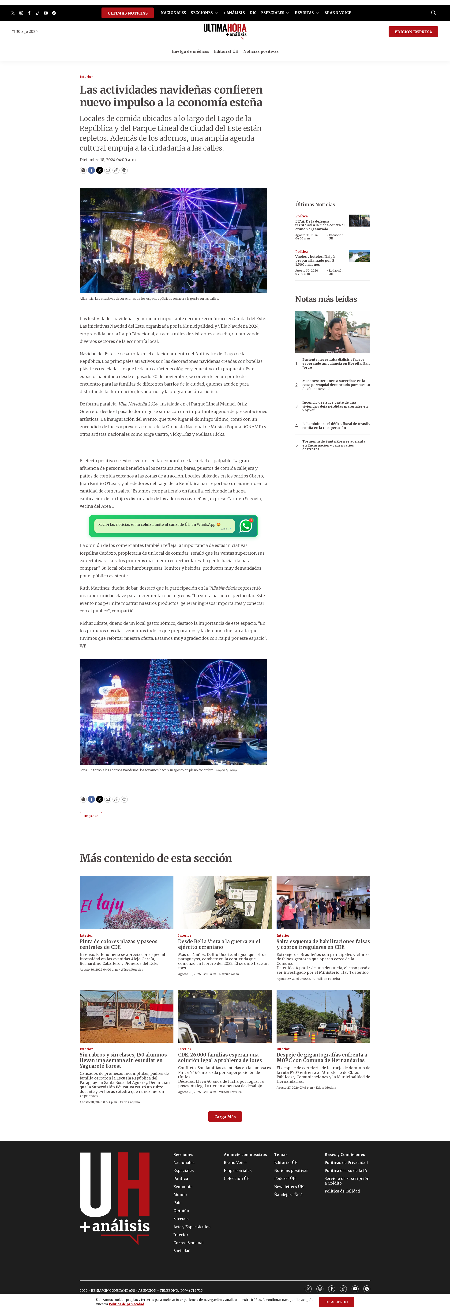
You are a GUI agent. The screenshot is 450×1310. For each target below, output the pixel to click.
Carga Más (225, 1116)
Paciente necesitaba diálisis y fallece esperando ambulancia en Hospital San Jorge (336, 363)
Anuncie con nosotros (245, 1154)
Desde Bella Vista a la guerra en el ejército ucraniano (219, 944)
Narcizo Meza (229, 974)
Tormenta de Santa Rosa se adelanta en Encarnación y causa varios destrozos (333, 445)
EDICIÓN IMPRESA (413, 32)
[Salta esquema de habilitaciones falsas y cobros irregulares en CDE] (323, 902)
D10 (253, 13)
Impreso (90, 816)
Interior (86, 77)
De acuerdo (336, 1302)
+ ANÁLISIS (234, 13)
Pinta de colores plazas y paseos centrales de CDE (119, 944)
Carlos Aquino (130, 1102)
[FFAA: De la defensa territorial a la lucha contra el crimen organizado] (359, 221)
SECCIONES (202, 13)
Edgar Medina (326, 1087)
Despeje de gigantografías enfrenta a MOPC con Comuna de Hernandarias (322, 1057)
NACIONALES (173, 13)
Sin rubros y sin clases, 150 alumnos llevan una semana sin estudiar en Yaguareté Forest (123, 1060)
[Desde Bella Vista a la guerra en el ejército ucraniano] (225, 902)
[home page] (225, 31)
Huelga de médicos (190, 51)
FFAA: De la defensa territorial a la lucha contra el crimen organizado (320, 225)
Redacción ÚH (336, 236)
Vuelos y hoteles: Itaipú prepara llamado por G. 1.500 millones (315, 260)
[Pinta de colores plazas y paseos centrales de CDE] (126, 902)
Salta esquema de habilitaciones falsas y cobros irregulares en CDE (323, 944)
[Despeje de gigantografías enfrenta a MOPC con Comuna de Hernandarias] (323, 1016)
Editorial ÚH (226, 51)
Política (301, 216)
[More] (216, 12)
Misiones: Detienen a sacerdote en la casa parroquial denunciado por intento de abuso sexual (336, 385)
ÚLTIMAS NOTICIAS (128, 13)
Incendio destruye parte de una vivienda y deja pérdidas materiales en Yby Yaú (335, 406)
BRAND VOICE (337, 13)
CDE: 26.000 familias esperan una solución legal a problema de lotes (220, 1057)
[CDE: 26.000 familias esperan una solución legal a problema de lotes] (225, 1016)
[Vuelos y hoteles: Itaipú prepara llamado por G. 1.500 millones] (359, 256)
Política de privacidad (126, 1304)
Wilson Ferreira (132, 969)
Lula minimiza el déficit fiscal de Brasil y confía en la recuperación (336, 426)
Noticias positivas (261, 51)
